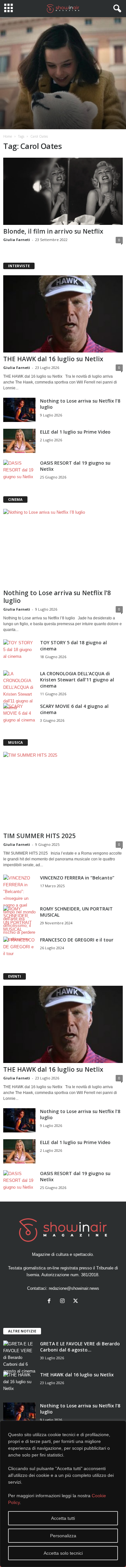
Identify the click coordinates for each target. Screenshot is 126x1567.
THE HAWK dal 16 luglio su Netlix (53, 359)
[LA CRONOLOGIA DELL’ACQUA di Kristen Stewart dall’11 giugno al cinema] (19, 690)
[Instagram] (63, 1301)
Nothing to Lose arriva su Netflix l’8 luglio (57, 597)
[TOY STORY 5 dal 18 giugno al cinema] (19, 651)
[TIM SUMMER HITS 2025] (63, 790)
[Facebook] (50, 1301)
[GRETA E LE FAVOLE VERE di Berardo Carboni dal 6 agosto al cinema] (19, 1357)
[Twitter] (76, 1301)
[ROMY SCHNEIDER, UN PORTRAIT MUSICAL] (19, 919)
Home (7, 136)
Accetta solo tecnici (63, 1553)
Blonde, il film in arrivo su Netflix (53, 231)
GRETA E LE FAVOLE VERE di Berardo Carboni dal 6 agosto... (80, 1347)
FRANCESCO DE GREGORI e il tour (76, 940)
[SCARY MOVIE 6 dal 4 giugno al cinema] (19, 715)
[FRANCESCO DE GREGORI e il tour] (19, 949)
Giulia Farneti (16, 239)
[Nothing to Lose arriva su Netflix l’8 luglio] (19, 410)
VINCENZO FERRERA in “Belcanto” (77, 878)
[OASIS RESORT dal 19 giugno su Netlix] (19, 472)
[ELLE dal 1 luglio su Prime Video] (19, 441)
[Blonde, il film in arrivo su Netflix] (63, 191)
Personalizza (63, 1535)
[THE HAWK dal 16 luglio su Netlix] (63, 313)
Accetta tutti (63, 1518)
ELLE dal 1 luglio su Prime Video (75, 432)
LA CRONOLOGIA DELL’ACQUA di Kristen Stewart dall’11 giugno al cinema (77, 679)
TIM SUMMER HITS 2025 (39, 836)
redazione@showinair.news (74, 1288)
